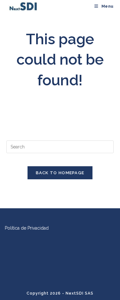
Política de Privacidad (27, 228)
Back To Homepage (60, 172)
